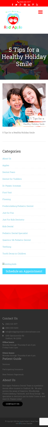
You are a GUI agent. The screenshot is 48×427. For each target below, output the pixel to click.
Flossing (6, 199)
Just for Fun (8, 213)
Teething (6, 246)
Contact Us (12, 404)
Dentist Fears (8, 172)
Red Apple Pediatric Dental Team (13, 20)
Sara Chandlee (27, 423)
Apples (5, 165)
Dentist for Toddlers (12, 179)
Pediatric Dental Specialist (15, 233)
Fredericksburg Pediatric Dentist (17, 206)
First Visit (7, 192)
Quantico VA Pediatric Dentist (16, 240)
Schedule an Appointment (24, 271)
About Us (6, 158)
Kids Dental (7, 226)
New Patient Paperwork (13, 374)
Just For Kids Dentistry (13, 219)
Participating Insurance (12, 369)
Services (6, 364)
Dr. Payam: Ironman (11, 185)
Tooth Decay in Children (14, 253)
